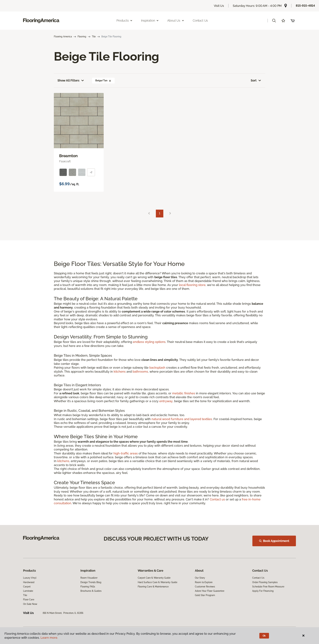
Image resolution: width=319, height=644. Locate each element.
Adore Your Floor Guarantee (209, 591)
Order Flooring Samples (265, 582)
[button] (274, 20)
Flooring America (63, 36)
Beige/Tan (101, 80)
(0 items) (293, 21)
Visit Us (219, 5)
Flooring (82, 36)
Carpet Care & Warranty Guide (154, 577)
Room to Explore (204, 582)
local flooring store (192, 285)
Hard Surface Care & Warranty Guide (157, 582)
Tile (94, 36)
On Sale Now (30, 604)
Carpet (26, 586)
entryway (166, 401)
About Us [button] (173, 20)
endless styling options (149, 342)
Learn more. (49, 637)
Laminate (28, 591)
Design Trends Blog (90, 582)
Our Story (200, 577)
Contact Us (200, 20)
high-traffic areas (125, 453)
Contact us (217, 499)
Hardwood (28, 582)
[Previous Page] (149, 213)
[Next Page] (170, 213)
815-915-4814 (305, 5)
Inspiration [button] (148, 20)
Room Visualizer (89, 577)
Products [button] (122, 20)
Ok (264, 635)
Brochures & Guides (90, 591)
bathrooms (140, 371)
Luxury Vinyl (29, 577)
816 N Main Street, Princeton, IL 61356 (63, 613)
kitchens (120, 371)
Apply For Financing (262, 591)
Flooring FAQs (87, 586)
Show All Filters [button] (68, 80)
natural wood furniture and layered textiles (182, 419)
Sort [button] (254, 80)
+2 (91, 172)
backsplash (157, 367)
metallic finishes (183, 393)
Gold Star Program (205, 595)
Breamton (68, 156)
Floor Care (28, 599)
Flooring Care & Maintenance (153, 586)
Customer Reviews (205, 586)
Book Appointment (276, 541)
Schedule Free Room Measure (268, 586)
